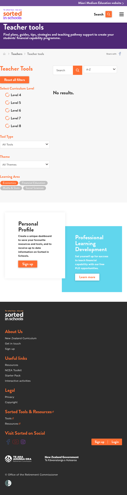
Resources (11, 365)
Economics (9, 183)
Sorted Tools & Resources (28, 412)
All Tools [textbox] (7, 144)
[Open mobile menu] (121, 14)
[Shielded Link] (8, 483)
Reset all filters (14, 79)
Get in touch (13, 343)
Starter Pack (13, 375)
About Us (13, 331)
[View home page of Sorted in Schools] (12, 14)
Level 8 (16, 126)
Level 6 (16, 110)
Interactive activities (18, 381)
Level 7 (16, 118)
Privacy (9, 397)
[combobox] (100, 69)
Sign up (10, 349)
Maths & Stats (11, 188)
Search (99, 14)
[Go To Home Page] (4, 54)
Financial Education (33, 183)
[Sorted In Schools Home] (14, 315)
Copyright (11, 402)
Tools (9, 418)
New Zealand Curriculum (21, 338)
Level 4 (16, 95)
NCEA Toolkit (13, 370)
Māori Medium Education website (100, 3)
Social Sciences (34, 188)
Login (115, 442)
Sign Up (27, 263)
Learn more (87, 277)
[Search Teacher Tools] (77, 70)
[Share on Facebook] (119, 53)
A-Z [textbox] (88, 69)
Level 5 (16, 102)
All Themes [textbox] (9, 164)
